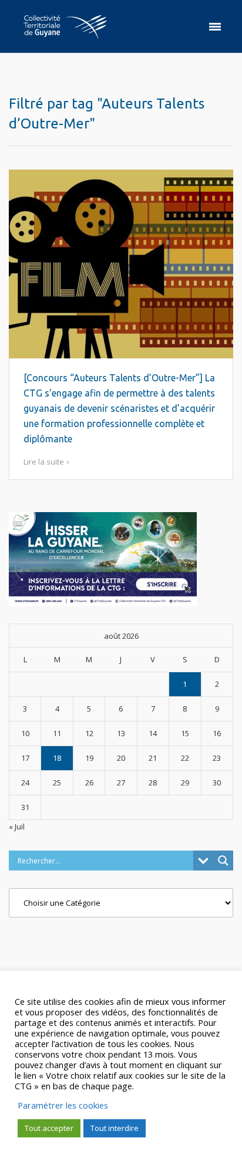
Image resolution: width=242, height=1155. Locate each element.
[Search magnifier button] (223, 861)
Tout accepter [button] (49, 1128)
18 (57, 758)
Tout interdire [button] (114, 1128)
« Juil (17, 826)
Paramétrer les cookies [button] (63, 1105)
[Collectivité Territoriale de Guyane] (65, 26)
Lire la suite (43, 461)
